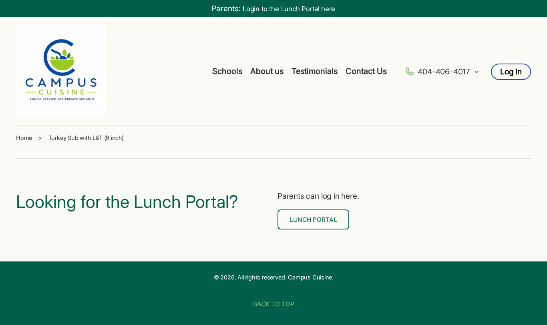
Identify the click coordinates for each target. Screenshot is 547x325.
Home (24, 137)
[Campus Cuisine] (61, 71)
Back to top (273, 304)
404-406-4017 (444, 71)
